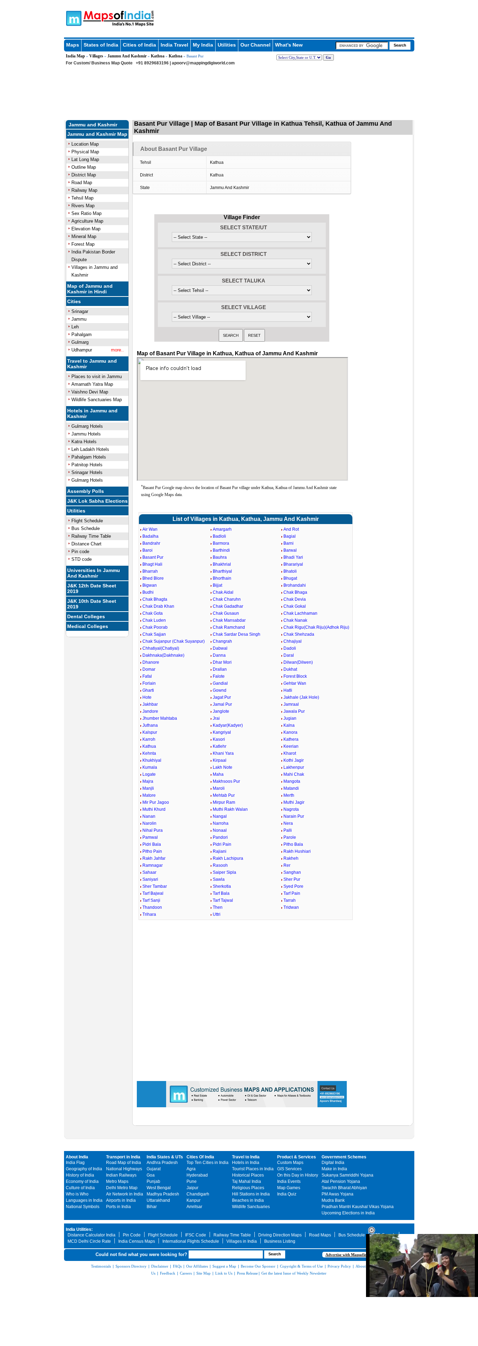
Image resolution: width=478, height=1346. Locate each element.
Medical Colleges (87, 626)
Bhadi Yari (293, 557)
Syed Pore (293, 886)
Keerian (290, 746)
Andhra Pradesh (162, 1162)
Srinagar (79, 311)
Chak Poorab (155, 627)
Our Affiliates (197, 1266)
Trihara (149, 914)
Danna (219, 655)
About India (77, 1157)
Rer (286, 865)
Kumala (149, 767)
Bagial (289, 536)
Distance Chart (86, 543)
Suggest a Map (224, 1266)
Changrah (222, 641)
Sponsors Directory (131, 1266)
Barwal (290, 550)
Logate (149, 774)
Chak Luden (154, 620)
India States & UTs (165, 1157)
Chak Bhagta (154, 599)
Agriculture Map (87, 221)
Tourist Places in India (253, 1168)
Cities (74, 301)
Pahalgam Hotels (88, 457)
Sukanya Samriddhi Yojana (347, 1175)
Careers (186, 1273)
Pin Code (132, 1235)
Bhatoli (290, 571)
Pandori (220, 837)
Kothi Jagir (293, 760)
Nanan (148, 816)
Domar (148, 669)
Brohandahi (294, 585)
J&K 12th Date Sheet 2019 (91, 588)
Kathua (157, 56)
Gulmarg (80, 342)
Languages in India (84, 1200)
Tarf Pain (291, 893)
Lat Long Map (85, 159)
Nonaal (220, 830)
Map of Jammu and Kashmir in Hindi (90, 288)
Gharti (148, 690)
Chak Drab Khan (158, 606)
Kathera (290, 739)
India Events (289, 1181)
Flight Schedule (87, 520)
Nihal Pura (152, 830)
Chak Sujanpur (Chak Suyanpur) (173, 641)
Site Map (203, 1273)
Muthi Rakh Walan (230, 809)
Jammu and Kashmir (93, 124)
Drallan (220, 669)
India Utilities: (79, 1229)
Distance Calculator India (91, 1235)
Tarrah (289, 900)
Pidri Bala (151, 844)
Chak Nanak (295, 620)
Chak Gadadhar (228, 606)
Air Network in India (124, 1194)
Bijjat (217, 585)
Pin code (80, 551)
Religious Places (248, 1187)
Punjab (153, 1181)
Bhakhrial (222, 564)
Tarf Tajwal (223, 900)
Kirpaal (219, 760)
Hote (147, 697)
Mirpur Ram (224, 802)
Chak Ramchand (229, 627)
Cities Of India (200, 1157)
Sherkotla (222, 886)
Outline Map (83, 167)
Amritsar (194, 1206)
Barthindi (221, 550)
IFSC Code (195, 1235)
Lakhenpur (293, 767)
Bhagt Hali (152, 564)
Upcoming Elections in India (348, 1213)
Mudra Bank (333, 1200)
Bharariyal (293, 564)
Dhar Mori (222, 662)
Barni (288, 543)
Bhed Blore (153, 578)
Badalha (150, 536)
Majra (147, 781)
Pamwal (150, 837)
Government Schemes (344, 1157)
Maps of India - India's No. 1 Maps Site (72, 18)
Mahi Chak (293, 774)
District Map (83, 174)
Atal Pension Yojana (341, 1181)
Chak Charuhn (227, 599)
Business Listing (279, 1241)
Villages (96, 56)
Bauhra (220, 557)
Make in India (334, 1168)
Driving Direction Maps (280, 1235)
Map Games (288, 1187)
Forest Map (82, 244)
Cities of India (139, 45)
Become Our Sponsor (258, 1266)
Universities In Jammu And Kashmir (93, 573)
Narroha (221, 823)
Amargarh (222, 529)
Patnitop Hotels (87, 464)
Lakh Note (222, 767)
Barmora (221, 543)
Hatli (287, 690)
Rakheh (290, 858)
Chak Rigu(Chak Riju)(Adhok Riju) (316, 627)
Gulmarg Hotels (87, 426)
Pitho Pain (152, 851)
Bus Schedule (85, 528)
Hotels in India (245, 1162)
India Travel (174, 45)
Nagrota (291, 809)
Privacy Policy (339, 1266)
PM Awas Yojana (337, 1194)
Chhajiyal (292, 641)
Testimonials (101, 1266)
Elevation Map (85, 228)
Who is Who (77, 1194)
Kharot (289, 753)
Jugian (289, 718)
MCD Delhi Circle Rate (89, 1241)
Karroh (148, 739)
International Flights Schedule (190, 1241)
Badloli (219, 536)
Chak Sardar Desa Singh (236, 634)
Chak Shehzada (298, 634)
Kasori (219, 739)
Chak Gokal (294, 606)
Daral (288, 655)
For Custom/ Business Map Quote (99, 63)
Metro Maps (117, 1181)
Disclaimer (159, 1266)
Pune (192, 1181)
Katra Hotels (84, 441)
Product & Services (296, 1157)
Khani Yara (223, 753)
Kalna (289, 725)
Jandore (150, 711)
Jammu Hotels (86, 434)
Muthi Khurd (154, 809)
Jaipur (192, 1187)
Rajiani (219, 851)
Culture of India (80, 1187)
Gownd (219, 690)
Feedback (167, 1273)
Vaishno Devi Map (89, 392)
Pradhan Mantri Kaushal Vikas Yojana (358, 1206)
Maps (72, 45)
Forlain (149, 683)
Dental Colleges (86, 616)
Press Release (247, 1273)
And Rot (291, 529)
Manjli (148, 788)
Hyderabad (197, 1175)
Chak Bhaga (295, 592)
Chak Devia (294, 599)
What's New (289, 45)
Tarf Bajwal (152, 893)
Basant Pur (152, 557)
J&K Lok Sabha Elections (97, 501)
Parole (289, 837)
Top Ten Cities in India (208, 1162)
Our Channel (255, 45)
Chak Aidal (223, 592)
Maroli (219, 788)
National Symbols (82, 1206)
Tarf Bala (221, 893)
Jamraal (291, 704)
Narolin (149, 823)
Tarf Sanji (151, 900)
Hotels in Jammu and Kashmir (92, 413)
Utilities (227, 45)
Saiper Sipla (224, 872)
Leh (75, 326)
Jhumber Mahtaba (159, 718)
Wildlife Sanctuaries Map (96, 399)
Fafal (147, 676)
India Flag (75, 1162)
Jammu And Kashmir (127, 56)
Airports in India (121, 1200)
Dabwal (220, 648)
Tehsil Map (82, 198)
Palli (287, 830)
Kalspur (149, 732)
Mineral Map (83, 236)
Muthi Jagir (293, 802)
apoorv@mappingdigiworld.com (203, 63)
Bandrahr (151, 543)
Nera (288, 823)
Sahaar (149, 872)
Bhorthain (222, 578)
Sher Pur (291, 879)
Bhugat (290, 578)
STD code (81, 559)
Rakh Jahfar (154, 858)
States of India (101, 45)
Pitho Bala (293, 844)
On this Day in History (297, 1175)
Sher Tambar (154, 886)
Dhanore (150, 662)
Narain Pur (293, 816)
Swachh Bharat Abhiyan (344, 1187)
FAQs (177, 1266)
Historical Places (248, 1175)
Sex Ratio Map (86, 213)
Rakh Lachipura (228, 858)
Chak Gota (152, 613)
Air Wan (149, 529)
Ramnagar (152, 865)
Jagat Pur (222, 697)
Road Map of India (123, 1162)
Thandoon (152, 907)
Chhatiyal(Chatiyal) (160, 648)
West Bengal (159, 1187)
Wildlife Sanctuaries (251, 1206)
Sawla (219, 879)
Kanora (290, 732)
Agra (191, 1168)
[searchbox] (362, 45)
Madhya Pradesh (163, 1194)
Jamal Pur (222, 704)
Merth (288, 795)
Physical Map (85, 151)
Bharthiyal (222, 571)
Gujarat (154, 1168)
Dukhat (290, 669)
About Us (363, 1266)
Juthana (150, 725)
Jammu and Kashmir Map (97, 134)
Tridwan (291, 907)
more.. (117, 350)
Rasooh (220, 865)
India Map (75, 56)
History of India (80, 1175)
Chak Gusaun (226, 613)
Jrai (216, 718)
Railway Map (84, 190)
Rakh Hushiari (297, 851)
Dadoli (289, 648)
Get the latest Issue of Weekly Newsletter (293, 1273)
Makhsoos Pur (226, 781)
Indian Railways (121, 1175)
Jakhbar (150, 704)
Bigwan (149, 585)
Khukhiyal (151, 760)
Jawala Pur (294, 711)
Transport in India (123, 1157)
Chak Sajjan (154, 634)
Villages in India (241, 1241)
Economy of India (82, 1181)
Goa (151, 1175)
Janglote (221, 711)
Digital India (333, 1162)
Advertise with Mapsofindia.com (352, 1255)
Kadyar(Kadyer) (228, 725)
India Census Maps (136, 1241)
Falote (219, 676)
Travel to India (246, 1157)
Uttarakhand (158, 1200)
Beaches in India (248, 1200)
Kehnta (149, 753)
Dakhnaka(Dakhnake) (163, 655)
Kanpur (194, 1200)
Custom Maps (290, 1162)
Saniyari (150, 879)
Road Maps (320, 1235)
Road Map (81, 182)
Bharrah (150, 571)
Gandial (220, 683)
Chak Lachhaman (300, 613)
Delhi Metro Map (122, 1187)
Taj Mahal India (246, 1181)
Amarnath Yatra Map (92, 384)
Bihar (152, 1206)
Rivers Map (82, 205)
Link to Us (223, 1273)
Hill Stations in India (251, 1194)
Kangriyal (222, 732)
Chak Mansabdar (229, 620)
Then (218, 907)
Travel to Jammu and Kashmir (92, 363)
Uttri (216, 914)
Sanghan (292, 872)
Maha (218, 774)
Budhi (148, 592)
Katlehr (219, 746)
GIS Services (289, 1168)
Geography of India (84, 1168)
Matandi (291, 788)
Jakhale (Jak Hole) (301, 697)
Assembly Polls (85, 491)
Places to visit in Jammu (96, 376)
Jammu (78, 319)
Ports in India (118, 1206)
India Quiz (286, 1194)
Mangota (291, 781)
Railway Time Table (91, 536)
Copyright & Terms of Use (301, 1266)
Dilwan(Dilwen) (298, 662)
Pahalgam (81, 334)
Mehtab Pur (224, 795)
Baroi (147, 550)
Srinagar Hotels (87, 472)
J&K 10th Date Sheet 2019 (91, 603)
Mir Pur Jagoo (155, 802)
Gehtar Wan (294, 683)
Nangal (220, 816)
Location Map (85, 144)
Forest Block (295, 676)
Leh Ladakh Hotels (90, 449)
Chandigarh (198, 1194)
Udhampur (81, 350)
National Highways (124, 1168)
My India (203, 45)
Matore (149, 795)
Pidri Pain (222, 844)
